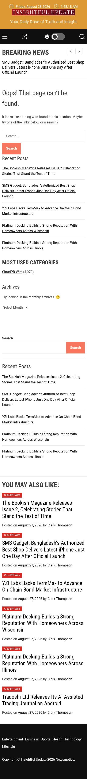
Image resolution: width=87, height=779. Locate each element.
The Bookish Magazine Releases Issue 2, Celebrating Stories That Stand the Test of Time (37, 509)
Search (7, 338)
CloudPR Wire (12, 272)
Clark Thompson (60, 525)
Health (57, 739)
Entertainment (12, 739)
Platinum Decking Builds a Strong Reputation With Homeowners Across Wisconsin (42, 623)
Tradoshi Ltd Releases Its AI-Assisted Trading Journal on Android (42, 700)
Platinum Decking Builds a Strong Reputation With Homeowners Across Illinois (42, 663)
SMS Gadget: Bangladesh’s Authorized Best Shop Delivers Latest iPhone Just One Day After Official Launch (39, 190)
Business (32, 739)
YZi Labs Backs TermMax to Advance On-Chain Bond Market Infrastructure (42, 586)
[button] (79, 51)
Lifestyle (8, 747)
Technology (73, 739)
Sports (45, 739)
